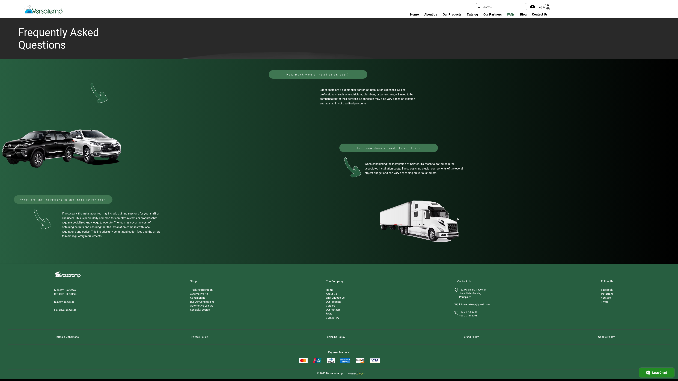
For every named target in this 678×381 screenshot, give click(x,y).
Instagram (607, 293)
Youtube (606, 297)
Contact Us (332, 317)
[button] (548, 7)
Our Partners (333, 309)
